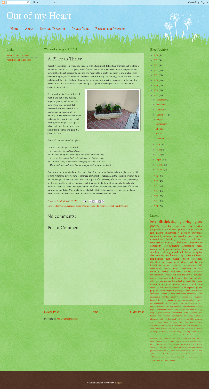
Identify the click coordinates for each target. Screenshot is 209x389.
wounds (173, 360)
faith (173, 293)
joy (151, 229)
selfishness (185, 252)
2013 (156, 190)
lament (173, 341)
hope (92, 205)
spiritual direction (188, 353)
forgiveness (176, 271)
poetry (154, 225)
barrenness (184, 325)
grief (160, 338)
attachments (171, 255)
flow (184, 334)
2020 (156, 80)
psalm (200, 293)
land (177, 341)
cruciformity (163, 331)
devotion (185, 232)
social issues (171, 268)
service (189, 274)
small (190, 262)
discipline (197, 252)
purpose (153, 306)
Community (161, 123)
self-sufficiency (167, 353)
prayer (181, 229)
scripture (169, 319)
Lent (177, 226)
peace (191, 236)
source (177, 353)
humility (171, 239)
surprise (185, 284)
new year (194, 344)
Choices (159, 128)
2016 (156, 175)
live (185, 315)
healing (181, 280)
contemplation (156, 274)
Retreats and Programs (110, 28)
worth (167, 360)
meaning (188, 303)
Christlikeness (163, 322)
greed (170, 303)
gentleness (172, 280)
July (159, 144)
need (188, 344)
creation (164, 252)
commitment (157, 249)
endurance (161, 334)
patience (198, 229)
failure (183, 262)
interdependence (172, 287)
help (173, 338)
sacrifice (181, 274)
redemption (175, 296)
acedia (200, 322)
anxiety (177, 309)
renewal (110, 205)
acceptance (188, 246)
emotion (153, 334)
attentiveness (60, 205)
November (162, 104)
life (97, 205)
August (160, 119)
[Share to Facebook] (99, 201)
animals (176, 265)
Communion (160, 309)
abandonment (157, 255)
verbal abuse (192, 357)
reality (166, 350)
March (160, 164)
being (192, 309)
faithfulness (167, 226)
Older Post (137, 312)
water (200, 357)
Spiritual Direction (52, 28)
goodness (153, 338)
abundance (154, 293)
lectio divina (184, 341)
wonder (198, 236)
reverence (163, 277)
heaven (153, 315)
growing (85, 205)
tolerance (198, 271)
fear (175, 236)
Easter (181, 322)
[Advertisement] (23, 83)
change (189, 229)
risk (174, 274)
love (153, 221)
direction (166, 312)
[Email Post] (84, 201)
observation (154, 347)
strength (199, 353)
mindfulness (156, 258)
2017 (156, 95)
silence (183, 239)
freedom (182, 236)
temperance (165, 357)
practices (188, 347)
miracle (165, 344)
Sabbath (199, 290)
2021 (156, 75)
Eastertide (169, 309)
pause (195, 303)
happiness (194, 312)
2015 (156, 180)
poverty (182, 347)
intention (153, 300)
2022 (156, 70)
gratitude (174, 252)
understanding (175, 277)
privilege (179, 290)
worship (154, 252)
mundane (172, 344)
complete (171, 328)
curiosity (172, 331)
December (161, 99)
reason (160, 306)
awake (199, 300)
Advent (166, 265)
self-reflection (171, 246)
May (159, 154)
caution (157, 328)
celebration (186, 268)
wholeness (197, 255)
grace (78, 205)
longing (191, 315)
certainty (164, 328)
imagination (155, 296)
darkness (71, 205)
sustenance (182, 300)
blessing (192, 325)
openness (163, 347)
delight (179, 331)
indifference (181, 293)
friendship (198, 296)
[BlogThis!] (93, 201)
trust (183, 226)
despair (158, 312)
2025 (156, 60)
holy (178, 338)
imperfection (177, 315)
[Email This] (90, 201)
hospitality (190, 280)
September (162, 114)
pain (200, 287)
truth (182, 357)
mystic (183, 344)
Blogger (118, 382)
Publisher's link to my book (19, 59)
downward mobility (193, 277)
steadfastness (189, 306)
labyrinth (166, 341)
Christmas (173, 322)
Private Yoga (80, 28)
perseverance (195, 242)
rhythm (176, 284)
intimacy (153, 341)
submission (181, 249)
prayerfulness (197, 347)
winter (152, 360)
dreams (199, 331)
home (160, 315)
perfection (169, 300)
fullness (199, 334)
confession (180, 328)
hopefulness (186, 338)
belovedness (197, 258)
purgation (154, 290)
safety (178, 350)
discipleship (168, 221)
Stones (159, 133)
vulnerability (172, 232)
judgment (176, 303)
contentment (173, 262)
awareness (184, 309)
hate (200, 312)
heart (157, 280)
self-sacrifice (195, 249)
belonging (198, 309)
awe (152, 303)
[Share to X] (96, 201)
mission (199, 315)
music (178, 344)
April (159, 159)
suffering (168, 236)
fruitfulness (155, 265)
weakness (198, 319)
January (160, 169)
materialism (198, 341)
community (156, 236)
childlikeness (196, 284)
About (29, 28)
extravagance (177, 334)
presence (158, 229)
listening (161, 300)
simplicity (154, 271)
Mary (192, 322)
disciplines (155, 262)
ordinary (170, 347)
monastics (197, 268)
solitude (176, 306)
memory (153, 344)
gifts (152, 280)
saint (183, 350)
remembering (165, 284)
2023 (156, 65)
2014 (156, 185)
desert (153, 287)
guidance (167, 338)
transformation (121, 205)
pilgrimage (154, 319)
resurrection (168, 306)
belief (183, 287)
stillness (187, 271)
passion (199, 280)
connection (189, 328)
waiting (169, 242)
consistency (198, 328)
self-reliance (178, 319)
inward (159, 341)
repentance (190, 290)
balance (170, 325)
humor (167, 315)
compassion (156, 242)
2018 (156, 90)
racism (162, 319)
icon (193, 338)
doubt (193, 331)
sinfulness (197, 274)
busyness (170, 290)
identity (199, 338)
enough (169, 334)
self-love (195, 350)
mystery (154, 277)
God (186, 322)
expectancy (192, 287)
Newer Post (51, 312)
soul (182, 306)
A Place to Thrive (164, 138)
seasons (188, 350)
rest (168, 258)
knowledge (191, 293)
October (160, 109)
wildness (198, 306)
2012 (156, 196)
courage (163, 280)
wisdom (153, 322)
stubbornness (155, 357)
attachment (191, 300)
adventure (154, 325)
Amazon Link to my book (18, 55)
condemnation (189, 265)
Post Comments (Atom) (67, 318)
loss (182, 303)
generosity (155, 246)
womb (157, 360)
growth (160, 287)
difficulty (187, 331)
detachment (165, 293)
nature (103, 205)
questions (159, 350)
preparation (185, 255)
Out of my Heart (39, 15)
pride (199, 246)
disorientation (176, 312)
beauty (165, 271)
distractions (156, 239)
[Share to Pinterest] (102, 201)
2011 (156, 200)
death (156, 303)
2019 (156, 85)
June (159, 149)
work (163, 360)
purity (200, 303)
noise (200, 344)
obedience (181, 242)
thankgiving (175, 357)
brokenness (196, 239)
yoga (152, 309)
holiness (168, 274)
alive (162, 290)
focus (186, 312)
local (191, 341)
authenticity (162, 325)
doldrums (163, 303)
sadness (172, 350)
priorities (165, 296)
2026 (156, 55)
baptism (177, 325)
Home (14, 28)
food (189, 334)
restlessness (187, 296)
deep (152, 312)
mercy (159, 344)
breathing (198, 325)
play (175, 300)
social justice (181, 258)
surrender (197, 232)
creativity (153, 331)
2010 (156, 205)
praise (169, 249)
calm (152, 328)
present (153, 350)
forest (194, 334)
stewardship (189, 319)
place (176, 347)
